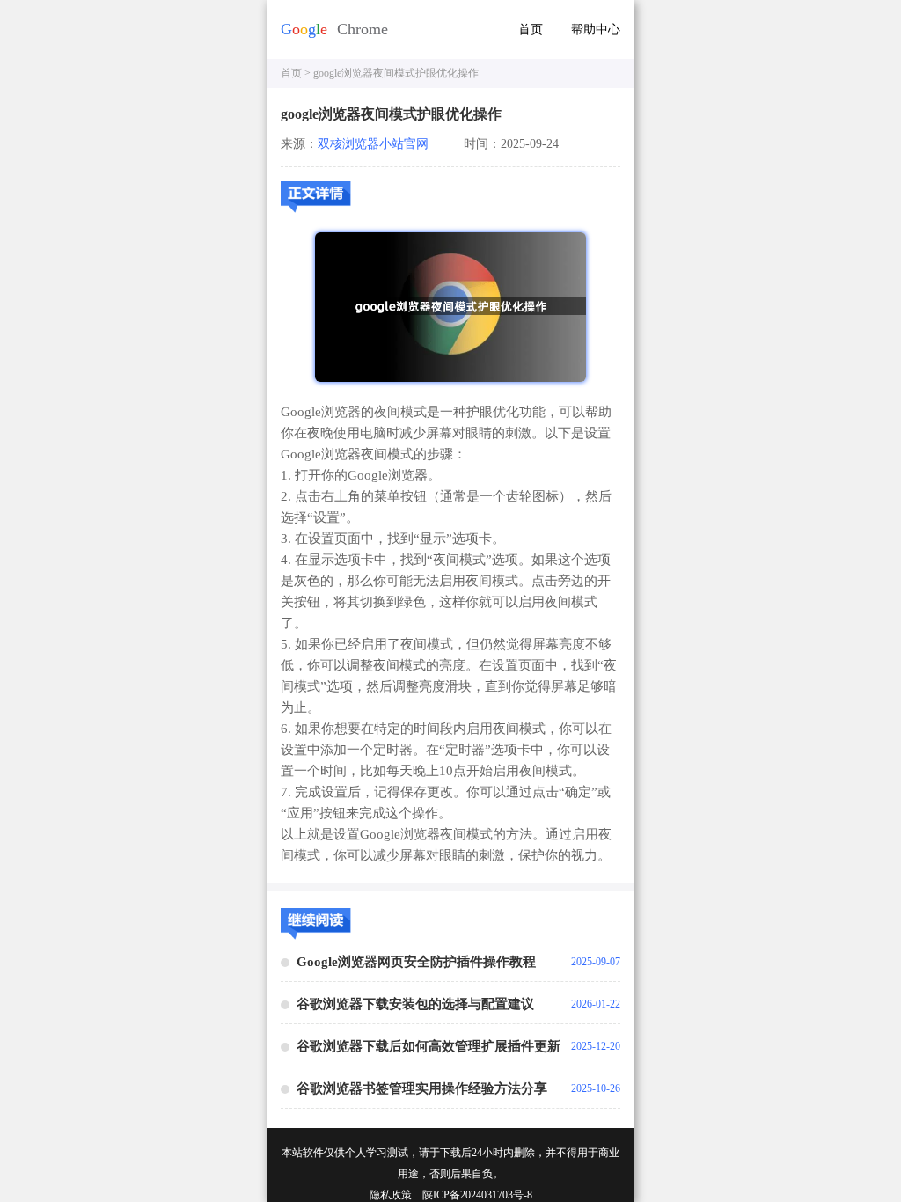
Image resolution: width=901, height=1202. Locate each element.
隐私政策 (391, 1195)
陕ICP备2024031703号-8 (477, 1195)
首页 (530, 29)
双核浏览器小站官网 (373, 143)
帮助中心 (595, 29)
